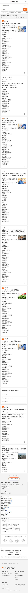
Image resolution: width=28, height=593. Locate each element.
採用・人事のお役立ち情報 (20, 584)
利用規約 (16, 573)
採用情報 (16, 579)
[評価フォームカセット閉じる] (26, 536)
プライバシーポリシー (19, 575)
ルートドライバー (7, 79)
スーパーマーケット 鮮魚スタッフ (11, 341)
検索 (25, 9)
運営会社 (16, 577)
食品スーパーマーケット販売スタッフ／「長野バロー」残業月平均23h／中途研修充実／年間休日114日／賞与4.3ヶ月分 (14, 231)
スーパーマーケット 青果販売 (10, 290)
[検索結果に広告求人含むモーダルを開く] (3, 17)
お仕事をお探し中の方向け (7, 573)
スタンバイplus (5, 584)
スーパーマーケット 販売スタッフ (11, 23)
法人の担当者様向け (5, 575)
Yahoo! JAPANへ (5, 588)
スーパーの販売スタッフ (9, 121)
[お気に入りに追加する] (24, 73)
